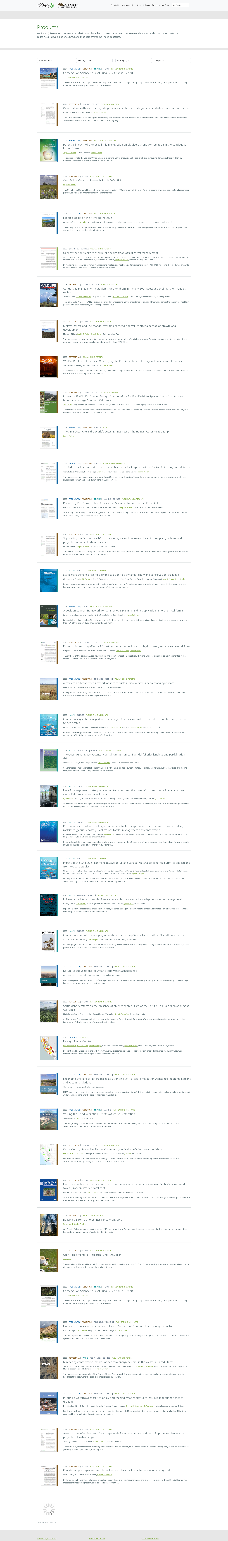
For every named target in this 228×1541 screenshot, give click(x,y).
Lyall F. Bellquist (85, 535)
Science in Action (143, 5)
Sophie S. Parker (69, 108)
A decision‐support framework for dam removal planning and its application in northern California (123, 566)
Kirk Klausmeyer (95, 1001)
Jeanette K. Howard (120, 252)
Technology (82, 706)
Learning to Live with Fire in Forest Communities (93, 1461)
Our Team (165, 5)
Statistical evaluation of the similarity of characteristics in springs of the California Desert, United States (126, 423)
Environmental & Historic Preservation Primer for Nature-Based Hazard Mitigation (113, 1496)
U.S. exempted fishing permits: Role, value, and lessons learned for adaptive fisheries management (122, 855)
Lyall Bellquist (115, 683)
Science (105, 24)
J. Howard (79, 1109)
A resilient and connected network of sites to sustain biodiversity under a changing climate (118, 639)
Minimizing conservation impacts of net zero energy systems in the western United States (118, 1318)
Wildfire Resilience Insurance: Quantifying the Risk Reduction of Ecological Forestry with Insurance (123, 317)
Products (156, 5)
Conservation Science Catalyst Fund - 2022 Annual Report (98, 1247)
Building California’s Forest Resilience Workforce (92, 1175)
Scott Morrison (69, 33)
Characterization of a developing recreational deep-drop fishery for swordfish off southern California (124, 891)
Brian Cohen (102, 427)
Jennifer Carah (82, 1001)
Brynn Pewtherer (82, 33)
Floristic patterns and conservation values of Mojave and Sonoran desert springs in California (119, 1282)
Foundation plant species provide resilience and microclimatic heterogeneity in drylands (117, 1426)
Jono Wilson (160, 754)
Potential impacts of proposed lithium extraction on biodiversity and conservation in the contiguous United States (124, 102)
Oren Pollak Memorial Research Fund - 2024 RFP (92, 136)
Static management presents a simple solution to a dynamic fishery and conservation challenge (121, 530)
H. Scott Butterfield (83, 252)
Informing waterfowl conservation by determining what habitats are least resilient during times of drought (123, 1355)
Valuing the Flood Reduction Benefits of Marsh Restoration (99, 1070)
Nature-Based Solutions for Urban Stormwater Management (100, 926)
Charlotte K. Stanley (100, 1324)
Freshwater (74, 24)
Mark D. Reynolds (146, 1361)
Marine (97, 24)
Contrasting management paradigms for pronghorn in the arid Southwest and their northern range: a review (125, 246)
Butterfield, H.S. (69, 1109)
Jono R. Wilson (168, 535)
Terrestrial (87, 24)
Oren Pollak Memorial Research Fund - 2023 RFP (92, 1210)
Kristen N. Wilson (99, 68)
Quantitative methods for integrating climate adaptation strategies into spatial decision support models (126, 64)
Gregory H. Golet (132, 1361)
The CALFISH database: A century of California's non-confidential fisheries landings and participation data (124, 712)
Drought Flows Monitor (77, 997)
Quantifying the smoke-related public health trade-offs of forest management (110, 209)
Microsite (86, 993)
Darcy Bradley (180, 535)
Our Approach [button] (127, 5)
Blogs (105, 383)
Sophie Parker (81, 178)
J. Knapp (128, 1109)
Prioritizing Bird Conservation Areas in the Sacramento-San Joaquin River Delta (111, 459)
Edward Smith (135, 606)
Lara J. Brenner (92, 1148)
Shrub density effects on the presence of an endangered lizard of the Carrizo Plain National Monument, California (126, 964)
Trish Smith (67, 360)
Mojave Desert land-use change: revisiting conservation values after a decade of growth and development (119, 283)
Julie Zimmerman (69, 1001)
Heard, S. (79, 1074)
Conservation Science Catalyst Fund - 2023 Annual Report (98, 29)
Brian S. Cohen (96, 108)
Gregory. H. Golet (126, 463)
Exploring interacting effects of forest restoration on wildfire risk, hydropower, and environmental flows (126, 602)
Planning (85, 60)
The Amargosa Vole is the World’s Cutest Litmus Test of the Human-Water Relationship (116, 387)
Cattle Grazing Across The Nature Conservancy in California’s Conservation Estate (112, 1105)
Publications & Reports (122, 24)
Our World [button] (115, 5)
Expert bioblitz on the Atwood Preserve (87, 173)
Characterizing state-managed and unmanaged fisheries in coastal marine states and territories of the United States (125, 677)
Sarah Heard (108, 321)
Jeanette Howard (133, 570)
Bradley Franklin (80, 1179)
